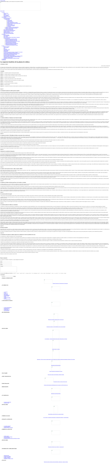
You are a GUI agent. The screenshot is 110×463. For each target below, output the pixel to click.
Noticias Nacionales (6, 14)
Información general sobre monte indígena (9, 30)
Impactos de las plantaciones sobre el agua (11, 39)
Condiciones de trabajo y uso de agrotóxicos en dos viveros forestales (55, 326)
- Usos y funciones (6, 310)
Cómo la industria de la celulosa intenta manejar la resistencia (12, 56)
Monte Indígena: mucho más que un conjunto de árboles (55, 414)
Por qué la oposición (6, 46)
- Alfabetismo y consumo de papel (8, 458)
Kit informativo (6, 51)
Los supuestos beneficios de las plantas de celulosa (10, 52)
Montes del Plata (6, 50)
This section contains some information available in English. (56, 374)
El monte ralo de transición (10, 25)
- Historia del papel (6, 455)
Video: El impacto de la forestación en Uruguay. (55, 371)
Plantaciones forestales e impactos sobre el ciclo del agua (56, 319)
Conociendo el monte (7, 18)
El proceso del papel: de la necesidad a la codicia (10, 54)
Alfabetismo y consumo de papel (8, 57)
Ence (4, 48)
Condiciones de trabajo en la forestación (11, 42)
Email (1, 262)
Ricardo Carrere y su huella (56, 349)
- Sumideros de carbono (7, 297)
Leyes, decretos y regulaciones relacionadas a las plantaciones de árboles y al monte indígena (55, 417)
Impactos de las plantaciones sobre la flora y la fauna (13, 41)
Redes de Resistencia (6, 35)
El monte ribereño (9, 20)
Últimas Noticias (6, 13)
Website (1, 264)
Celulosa (3, 45)
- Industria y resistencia (7, 457)
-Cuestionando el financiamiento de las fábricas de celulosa (12, 438)
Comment (1, 266)
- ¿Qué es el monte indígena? (8, 307)
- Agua (5, 292)
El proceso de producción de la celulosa (9, 55)
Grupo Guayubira (2, 0)
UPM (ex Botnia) (6, 47)
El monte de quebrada (10, 21)
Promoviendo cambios (7, 49)
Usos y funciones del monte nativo (8, 29)
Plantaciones (3, 34)
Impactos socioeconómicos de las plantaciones (12, 43)
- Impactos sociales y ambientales (8, 427)
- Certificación (6, 293)
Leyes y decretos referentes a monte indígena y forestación (12, 37)
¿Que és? (3, 12)
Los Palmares (9, 26)
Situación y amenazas (7, 31)
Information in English (7, 16)
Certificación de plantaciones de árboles (11, 44)
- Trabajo (5, 298)
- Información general (7, 308)
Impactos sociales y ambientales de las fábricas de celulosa (12, 53)
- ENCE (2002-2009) (7, 437)
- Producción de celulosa (7, 456)
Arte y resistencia (6, 15)
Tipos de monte (8, 19)
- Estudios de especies (7, 309)
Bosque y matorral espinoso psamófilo (12, 22)
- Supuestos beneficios (7, 426)
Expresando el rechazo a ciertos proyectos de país (60, 381)
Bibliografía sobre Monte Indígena (8, 32)
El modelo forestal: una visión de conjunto (11, 38)
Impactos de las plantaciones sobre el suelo (11, 40)
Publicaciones (4, 59)
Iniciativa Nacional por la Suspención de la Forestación (60, 283)
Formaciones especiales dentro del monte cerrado (13, 23)
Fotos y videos (6, 36)
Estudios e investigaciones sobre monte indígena (12, 27)
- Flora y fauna (6, 294)
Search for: (3, 276)
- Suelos (5, 296)
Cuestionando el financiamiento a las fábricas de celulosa (11, 58)
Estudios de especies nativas (9, 28)
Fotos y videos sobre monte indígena (9, 33)
